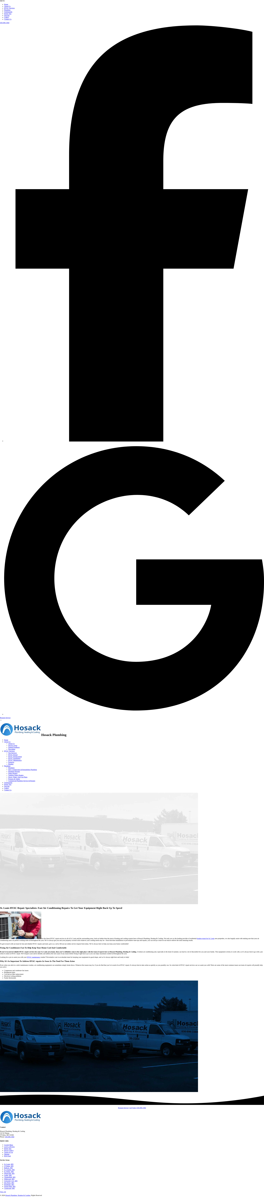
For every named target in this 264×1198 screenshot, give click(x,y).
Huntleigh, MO (9, 1185)
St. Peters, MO (9, 1172)
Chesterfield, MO (9, 1177)
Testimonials (8, 783)
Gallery (6, 788)
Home (6, 740)
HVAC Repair (13, 755)
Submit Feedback (14, 747)
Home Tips (7, 784)
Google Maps (8, 1145)
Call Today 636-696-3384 (137, 1108)
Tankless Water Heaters (16, 775)
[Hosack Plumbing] (20, 735)
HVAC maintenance (33, 957)
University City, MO (11, 1181)
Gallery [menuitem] (6, 17)
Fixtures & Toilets (14, 779)
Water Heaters (12, 773)
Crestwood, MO (9, 1188)
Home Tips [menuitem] (7, 14)
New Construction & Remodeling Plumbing (22, 770)
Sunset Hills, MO (9, 1186)
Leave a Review (9, 1147)
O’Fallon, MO (9, 1166)
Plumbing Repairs (14, 771)
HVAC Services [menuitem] (9, 8)
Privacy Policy (9, 1150)
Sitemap (6, 1154)
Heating (10, 764)
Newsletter (11, 749)
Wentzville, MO (9, 1173)
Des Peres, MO (9, 1183)
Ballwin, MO (8, 1168)
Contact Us (7, 790)
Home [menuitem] (6, 4)
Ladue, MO (8, 1175)
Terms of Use (8, 1152)
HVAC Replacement (15, 757)
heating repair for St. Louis (205, 938)
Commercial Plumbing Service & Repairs (21, 781)
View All (3, 1192)
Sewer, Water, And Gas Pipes (17, 777)
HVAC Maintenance (15, 760)
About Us (7, 742)
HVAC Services (9, 751)
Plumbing (7, 766)
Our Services (12, 753)
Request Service (5, 718)
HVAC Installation (14, 758)
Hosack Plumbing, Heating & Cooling (17, 1195)
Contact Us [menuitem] (7, 19)
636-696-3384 (4, 23)
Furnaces (11, 762)
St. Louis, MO (9, 1164)
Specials (6, 786)
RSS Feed (7, 1156)
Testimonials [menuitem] (8, 12)
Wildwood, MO (9, 1179)
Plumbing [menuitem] (7, 10)
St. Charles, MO (9, 1170)
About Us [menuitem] (7, 6)
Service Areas (12, 745)
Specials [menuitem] (6, 15)
